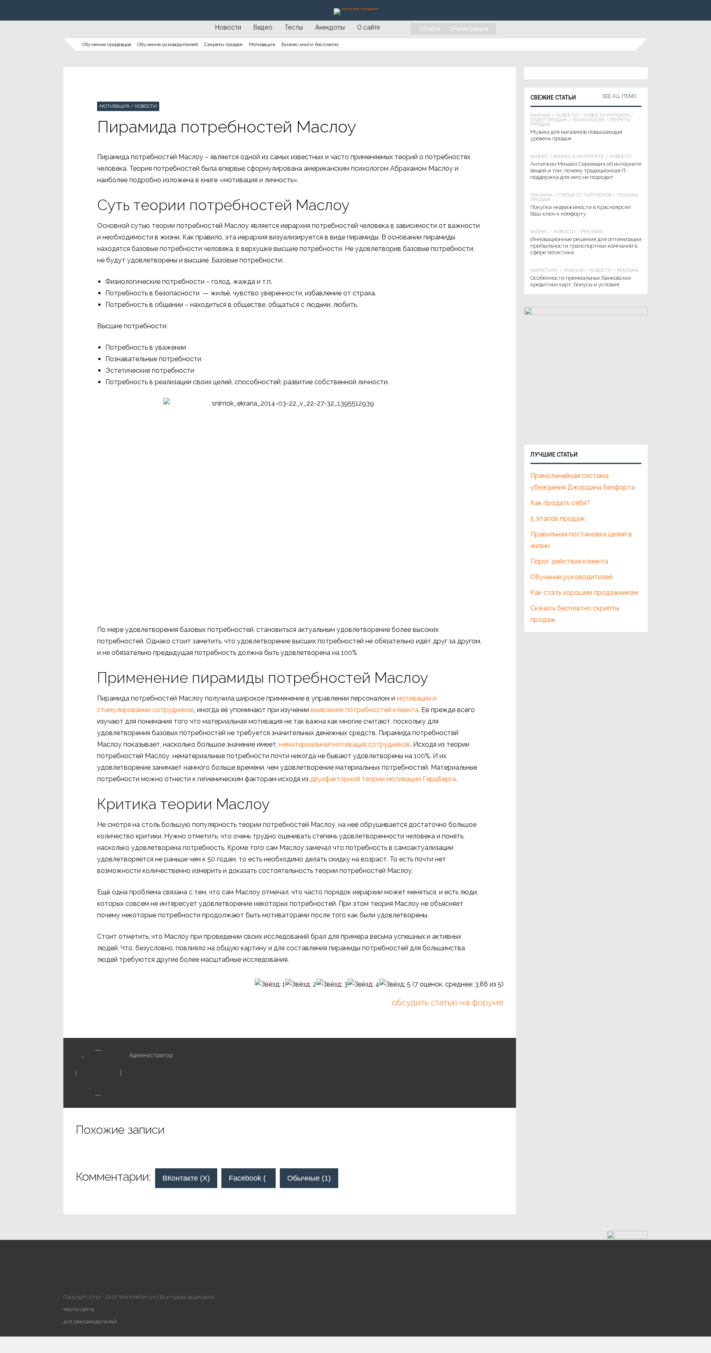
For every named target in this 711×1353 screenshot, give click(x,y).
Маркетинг (544, 270)
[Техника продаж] (356, 8)
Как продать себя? (560, 503)
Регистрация (470, 29)
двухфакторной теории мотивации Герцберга (383, 779)
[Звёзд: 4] (363, 984)
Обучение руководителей (167, 44)
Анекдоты (330, 27)
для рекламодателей (89, 1321)
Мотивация (262, 44)
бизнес (539, 156)
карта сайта (78, 1309)
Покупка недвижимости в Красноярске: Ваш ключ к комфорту (581, 210)
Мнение (540, 115)
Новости (228, 27)
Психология (588, 120)
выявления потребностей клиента (364, 710)
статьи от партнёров (584, 195)
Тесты (294, 27)
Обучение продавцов (106, 44)
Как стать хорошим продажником (584, 592)
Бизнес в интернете (578, 156)
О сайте (368, 27)
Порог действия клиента (569, 561)
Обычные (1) (309, 1178)
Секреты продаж (223, 44)
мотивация (114, 106)
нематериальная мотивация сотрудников (344, 744)
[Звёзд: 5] (395, 984)
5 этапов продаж (557, 518)
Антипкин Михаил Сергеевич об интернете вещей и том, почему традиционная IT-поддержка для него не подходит (585, 170)
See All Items (619, 96)
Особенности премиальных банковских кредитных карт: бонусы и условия (580, 281)
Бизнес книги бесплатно (310, 44)
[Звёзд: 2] (300, 984)
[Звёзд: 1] (270, 984)
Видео (262, 27)
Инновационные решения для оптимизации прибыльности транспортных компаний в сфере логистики (585, 245)
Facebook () (252, 1178)
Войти (431, 29)
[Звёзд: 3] (332, 984)
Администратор (151, 1055)
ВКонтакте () (186, 1178)
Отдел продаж (548, 120)
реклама (541, 195)
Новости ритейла (606, 115)
